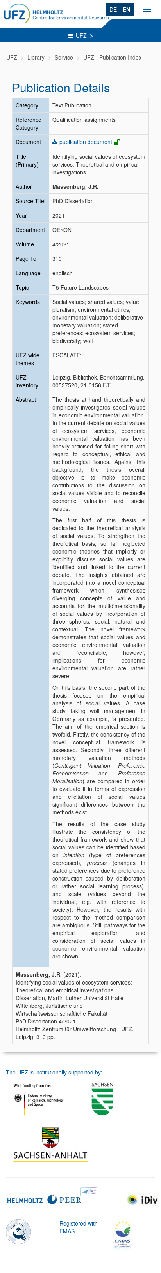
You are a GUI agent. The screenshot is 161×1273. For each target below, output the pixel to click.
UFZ (82, 35)
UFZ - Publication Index (112, 57)
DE (113, 9)
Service (64, 57)
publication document (85, 142)
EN (126, 9)
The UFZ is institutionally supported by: (54, 1072)
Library (36, 57)
